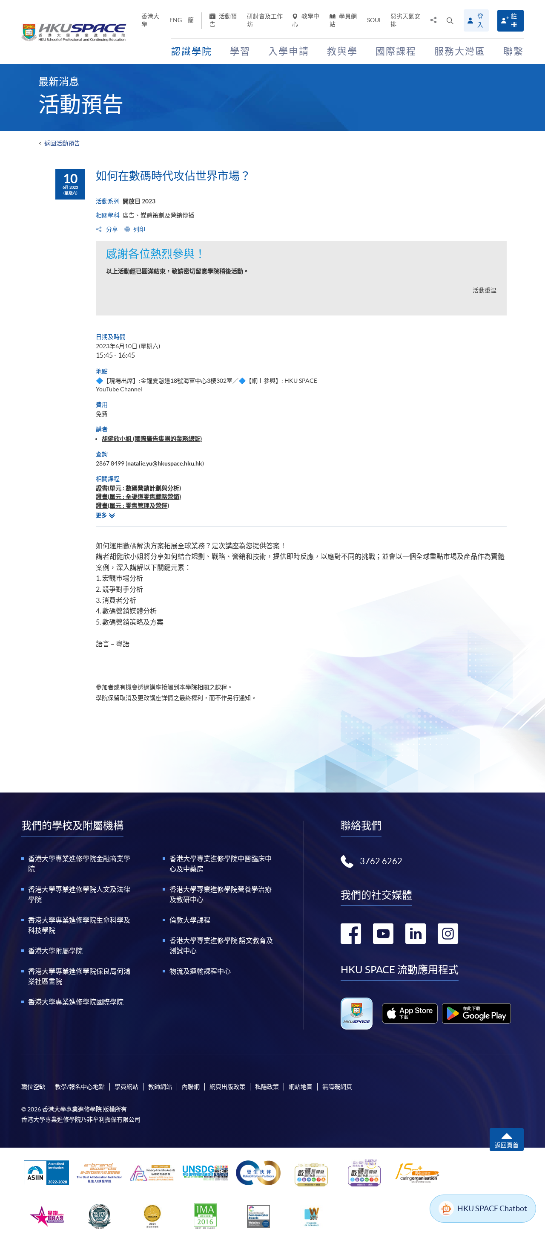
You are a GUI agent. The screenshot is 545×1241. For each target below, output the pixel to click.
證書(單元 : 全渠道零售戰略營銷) (138, 496)
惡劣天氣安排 (405, 20)
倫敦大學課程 (189, 920)
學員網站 (343, 20)
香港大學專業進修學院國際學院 (75, 1002)
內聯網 (191, 1086)
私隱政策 (267, 1086)
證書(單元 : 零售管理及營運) (132, 505)
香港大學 (150, 20)
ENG (175, 20)
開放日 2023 (139, 201)
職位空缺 (33, 1086)
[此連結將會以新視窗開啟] (410, 1013)
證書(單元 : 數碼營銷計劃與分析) (138, 488)
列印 (139, 229)
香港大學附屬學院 (55, 951)
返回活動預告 (62, 143)
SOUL (374, 20)
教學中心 (305, 20)
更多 (101, 515)
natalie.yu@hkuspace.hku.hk (164, 463)
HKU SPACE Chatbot (492, 1208)
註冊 (514, 20)
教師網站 (160, 1086)
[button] (450, 20)
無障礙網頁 (337, 1086)
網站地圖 (301, 1086)
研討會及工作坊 (265, 20)
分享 (111, 229)
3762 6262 (381, 861)
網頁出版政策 (227, 1086)
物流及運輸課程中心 (200, 971)
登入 (480, 20)
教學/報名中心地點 (80, 1086)
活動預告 (223, 20)
